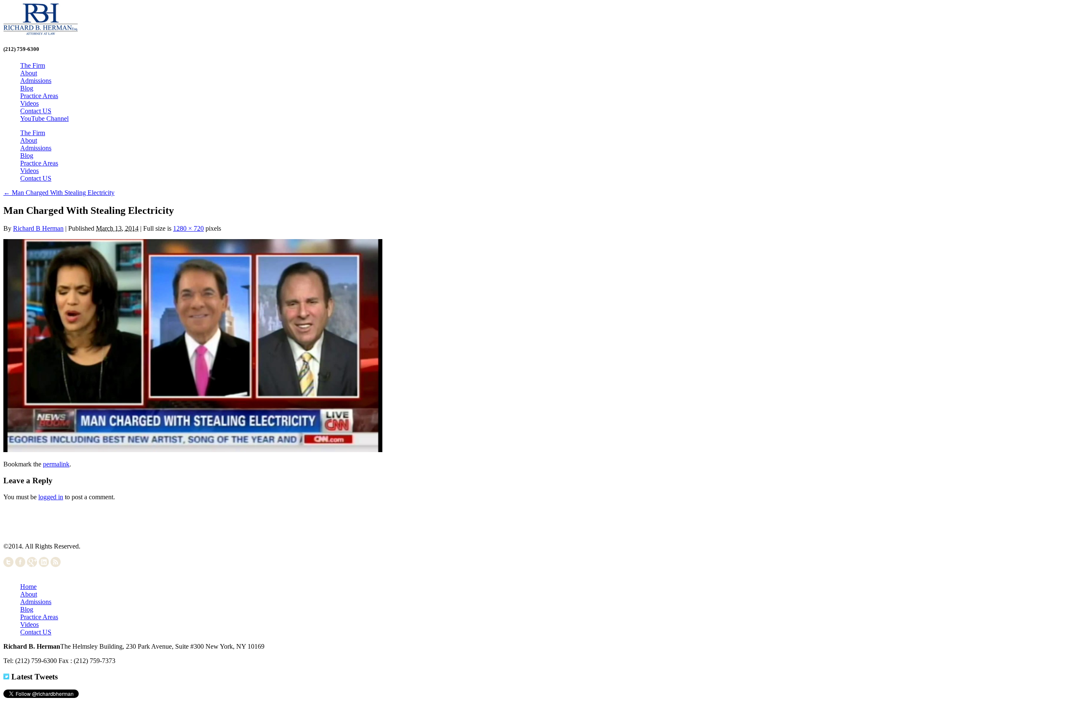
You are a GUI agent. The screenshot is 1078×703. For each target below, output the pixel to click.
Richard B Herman (38, 228)
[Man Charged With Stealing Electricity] (192, 449)
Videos (29, 103)
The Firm (32, 65)
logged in (50, 497)
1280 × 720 (188, 228)
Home (28, 586)
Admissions (35, 80)
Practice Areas (39, 95)
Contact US (35, 111)
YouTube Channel (44, 118)
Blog (26, 88)
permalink (56, 464)
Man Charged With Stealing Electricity (59, 192)
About (28, 73)
